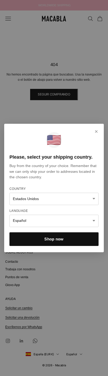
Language (18, 211)
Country (17, 189)
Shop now (53, 239)
